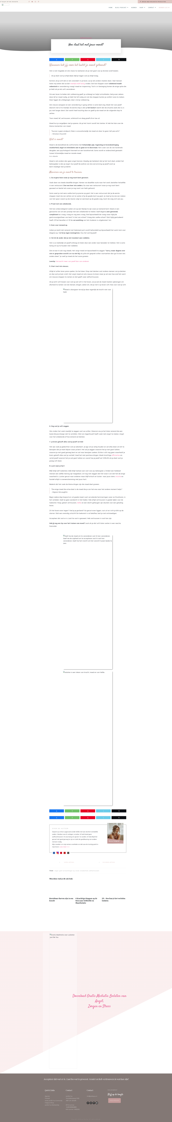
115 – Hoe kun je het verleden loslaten (114, 894)
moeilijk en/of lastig (77, 84)
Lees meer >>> (65, 847)
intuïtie (118, 476)
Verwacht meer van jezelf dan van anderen (72, 261)
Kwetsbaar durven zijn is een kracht (61, 894)
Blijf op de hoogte (10, 1)
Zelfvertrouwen (86, 38)
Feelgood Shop (49, 1103)
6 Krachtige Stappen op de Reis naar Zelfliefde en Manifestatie (88, 894)
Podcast (47, 1098)
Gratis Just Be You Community (53, 1100)
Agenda (47, 1096)
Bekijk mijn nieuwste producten (154, 1)
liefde (79, 503)
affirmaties (116, 455)
